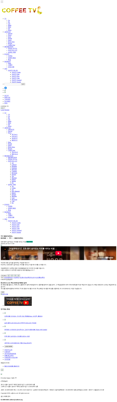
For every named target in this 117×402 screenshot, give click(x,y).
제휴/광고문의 (9, 355)
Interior (14, 181)
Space (10, 40)
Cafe (13, 201)
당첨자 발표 (12, 58)
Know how (11, 42)
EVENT (6, 54)
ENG (5, 103)
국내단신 (15, 138)
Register (7, 110)
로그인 (6, 95)
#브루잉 (16, 277)
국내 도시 (15, 152)
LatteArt (14, 164)
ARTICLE (7, 32)
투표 (9, 59)
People (10, 38)
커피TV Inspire (16, 82)
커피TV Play (16, 76)
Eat (9, 28)
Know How (11, 147)
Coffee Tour (11, 45)
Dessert (14, 174)
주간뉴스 (15, 134)
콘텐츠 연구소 (12, 48)
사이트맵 (7, 359)
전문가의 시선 (12, 50)
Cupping (14, 171)
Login (2, 110)
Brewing (14, 169)
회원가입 (7, 97)
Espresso (14, 168)
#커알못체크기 (9, 277)
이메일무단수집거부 (11, 357)
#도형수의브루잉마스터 (27, 277)
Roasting (14, 166)
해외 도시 (15, 154)
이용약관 (7, 352)
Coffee (14, 188)
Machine (14, 178)
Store (9, 63)
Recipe (10, 43)
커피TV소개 (8, 350)
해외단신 (15, 140)
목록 (2, 292)
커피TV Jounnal (16, 80)
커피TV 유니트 (13, 70)
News (9, 35)
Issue (9, 37)
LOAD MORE (8, 346)
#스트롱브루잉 (40, 277)
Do (9, 22)
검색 (23, 84)
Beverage (14, 173)
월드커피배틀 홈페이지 (11, 366)
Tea (13, 176)
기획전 (10, 65)
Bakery (14, 179)
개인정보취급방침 (10, 353)
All (13, 163)
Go (9, 20)
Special (10, 33)
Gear (13, 198)
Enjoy (10, 30)
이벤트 (10, 56)
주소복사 (3, 275)
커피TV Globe (16, 72)
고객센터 (7, 99)
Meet (9, 27)
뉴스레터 (7, 101)
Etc (13, 183)
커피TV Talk (16, 78)
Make (9, 25)
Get (9, 23)
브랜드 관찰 (12, 52)
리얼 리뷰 (11, 67)
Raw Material (16, 191)
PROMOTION (8, 46)
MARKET (7, 61)
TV (5, 18)
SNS (5, 68)
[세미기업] (4, 294)
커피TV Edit (15, 74)
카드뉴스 (15, 136)
